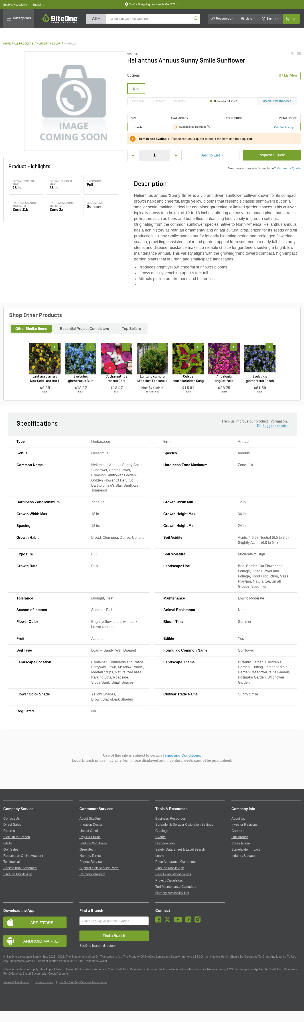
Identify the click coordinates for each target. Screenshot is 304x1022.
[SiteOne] (60, 22)
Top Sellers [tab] (131, 329)
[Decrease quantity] (133, 155)
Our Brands (239, 837)
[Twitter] (168, 921)
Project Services (91, 862)
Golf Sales (10, 849)
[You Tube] (179, 921)
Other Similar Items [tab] (31, 329)
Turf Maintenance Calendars (175, 886)
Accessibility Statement (20, 868)
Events (160, 837)
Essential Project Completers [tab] (84, 329)
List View (290, 75)
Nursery (43, 43)
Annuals (70, 43)
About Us (238, 818)
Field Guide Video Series (173, 874)
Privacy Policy (44, 982)
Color (56, 43)
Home (7, 43)
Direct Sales (12, 824)
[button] (38, 5)
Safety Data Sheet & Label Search (180, 849)
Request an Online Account (23, 855)
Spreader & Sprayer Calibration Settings (184, 824)
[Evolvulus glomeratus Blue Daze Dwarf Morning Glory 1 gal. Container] (80, 358)
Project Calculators (169, 880)
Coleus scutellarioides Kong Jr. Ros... (188, 379)
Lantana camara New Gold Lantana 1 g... (45, 379)
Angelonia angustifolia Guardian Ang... (224, 379)
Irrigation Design (91, 824)
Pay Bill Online (90, 837)
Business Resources (170, 818)
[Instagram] (199, 921)
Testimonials (12, 862)
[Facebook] (159, 921)
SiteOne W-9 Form (93, 843)
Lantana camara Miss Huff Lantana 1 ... (152, 379)
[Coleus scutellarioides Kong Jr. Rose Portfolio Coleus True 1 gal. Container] (188, 358)
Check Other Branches (277, 101)
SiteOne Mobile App (17, 874)
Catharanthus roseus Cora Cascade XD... (116, 379)
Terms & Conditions (16, 982)
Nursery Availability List (172, 893)
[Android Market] (38, 941)
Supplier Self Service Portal (99, 868)
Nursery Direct (90, 855)
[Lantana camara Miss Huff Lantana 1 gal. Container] (152, 358)
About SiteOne (90, 818)
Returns (9, 831)
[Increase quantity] (176, 155)
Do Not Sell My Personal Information (83, 982)
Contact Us (11, 818)
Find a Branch (91, 910)
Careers (237, 831)
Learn (159, 855)
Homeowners (165, 843)
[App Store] (38, 922)
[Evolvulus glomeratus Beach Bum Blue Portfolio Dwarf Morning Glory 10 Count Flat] (260, 358)
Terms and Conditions (181, 755)
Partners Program (92, 874)
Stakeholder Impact (245, 849)
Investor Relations (244, 824)
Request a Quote (271, 155)
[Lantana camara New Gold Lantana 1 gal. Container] (45, 358)
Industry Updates (243, 855)
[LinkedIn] (189, 921)
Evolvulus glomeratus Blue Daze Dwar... (80, 379)
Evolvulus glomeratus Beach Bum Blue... (260, 379)
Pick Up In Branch (16, 837)
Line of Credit (89, 831)
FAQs (7, 843)
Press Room (240, 843)
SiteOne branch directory (97, 945)
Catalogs (161, 831)
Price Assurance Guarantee (175, 862)
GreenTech (87, 849)
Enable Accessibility (15, 4)
